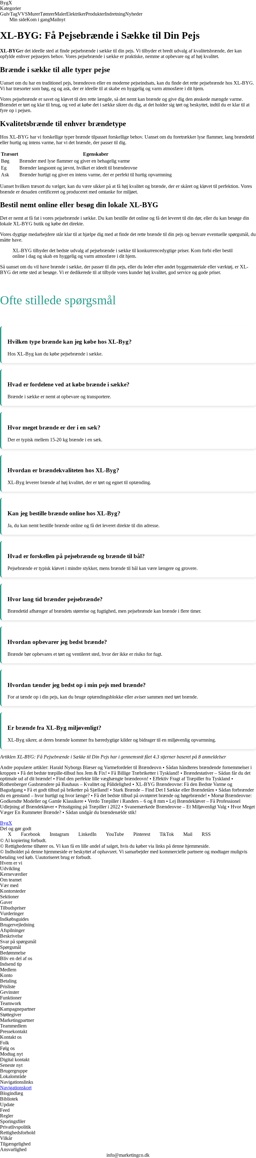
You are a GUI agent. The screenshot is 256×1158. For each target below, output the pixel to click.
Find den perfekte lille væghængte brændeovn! (102, 778)
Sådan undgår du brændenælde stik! (101, 812)
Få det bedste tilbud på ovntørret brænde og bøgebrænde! (150, 795)
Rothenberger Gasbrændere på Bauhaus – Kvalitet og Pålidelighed (65, 784)
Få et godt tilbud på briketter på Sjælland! (68, 789)
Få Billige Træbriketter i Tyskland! (145, 773)
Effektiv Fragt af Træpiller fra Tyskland (191, 778)
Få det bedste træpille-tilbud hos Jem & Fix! (64, 773)
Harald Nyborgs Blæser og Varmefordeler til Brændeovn (105, 767)
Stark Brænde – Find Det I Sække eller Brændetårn (163, 789)
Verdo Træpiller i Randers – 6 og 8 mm (126, 801)
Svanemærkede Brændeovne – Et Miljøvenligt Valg (175, 806)
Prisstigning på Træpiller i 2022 (89, 806)
